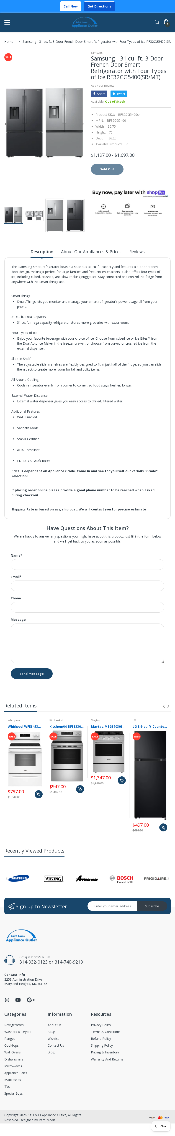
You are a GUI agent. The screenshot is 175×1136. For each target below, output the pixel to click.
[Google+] (30, 999)
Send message (32, 674)
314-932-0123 (33, 962)
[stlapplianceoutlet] (84, 22)
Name (16, 555)
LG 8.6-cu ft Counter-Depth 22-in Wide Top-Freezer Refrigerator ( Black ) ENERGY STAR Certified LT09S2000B (150, 726)
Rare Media (47, 1120)
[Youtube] (18, 1001)
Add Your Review (102, 85)
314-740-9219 (69, 962)
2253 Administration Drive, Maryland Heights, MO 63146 (25, 981)
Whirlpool (14, 720)
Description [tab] (42, 251)
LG (134, 720)
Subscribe (152, 906)
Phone (16, 598)
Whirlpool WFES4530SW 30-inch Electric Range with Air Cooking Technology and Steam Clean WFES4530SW (25, 726)
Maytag (95, 720)
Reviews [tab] (137, 251)
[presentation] (164, 706)
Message (18, 620)
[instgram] (7, 1001)
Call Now (71, 6)
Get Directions (99, 6)
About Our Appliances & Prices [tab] (91, 251)
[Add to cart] (39, 794)
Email (16, 577)
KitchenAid (56, 720)
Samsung (97, 53)
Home (8, 41)
